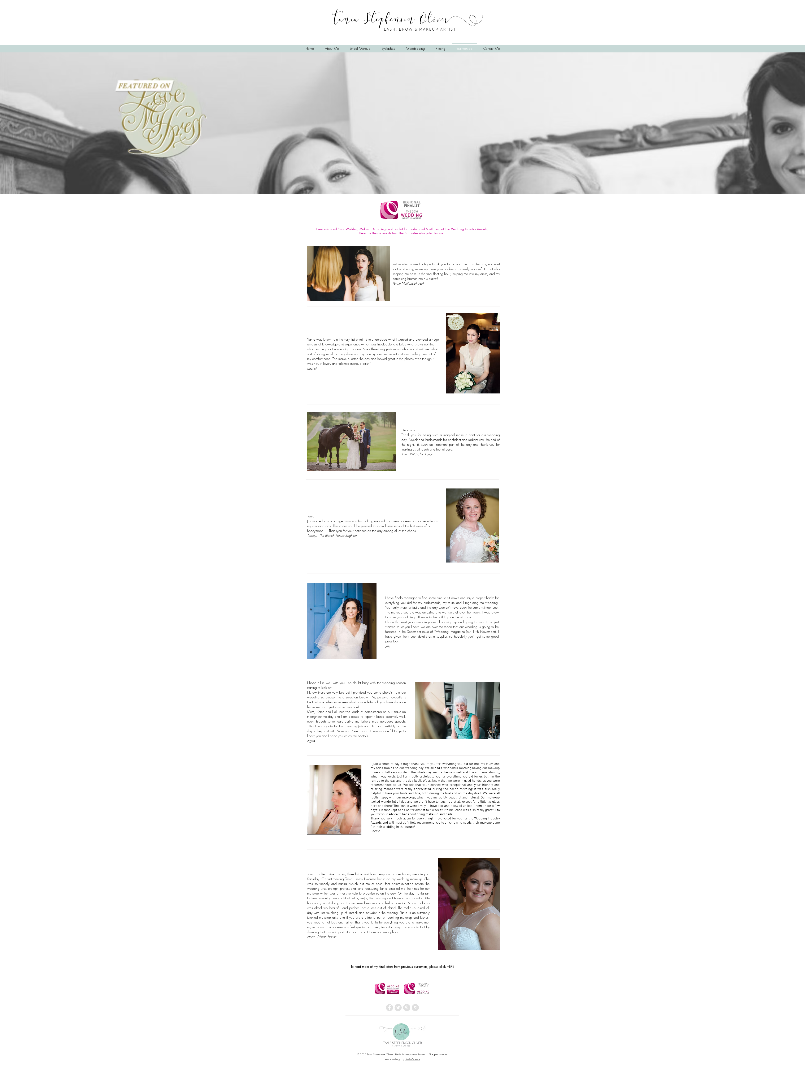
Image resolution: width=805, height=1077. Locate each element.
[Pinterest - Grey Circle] (406, 1007)
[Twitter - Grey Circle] (398, 1007)
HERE (450, 966)
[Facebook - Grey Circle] (389, 1007)
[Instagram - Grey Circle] (415, 1007)
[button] (388, 46)
